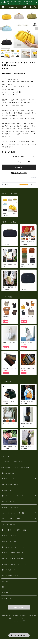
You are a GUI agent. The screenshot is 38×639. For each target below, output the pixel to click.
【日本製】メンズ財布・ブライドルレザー (14, 564)
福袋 (2, 587)
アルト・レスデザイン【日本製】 (11, 519)
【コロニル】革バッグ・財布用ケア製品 (13, 530)
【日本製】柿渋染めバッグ (9, 575)
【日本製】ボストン (7, 501)
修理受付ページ (6, 598)
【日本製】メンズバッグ (9, 536)
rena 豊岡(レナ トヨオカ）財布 (11, 462)
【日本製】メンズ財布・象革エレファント (14, 553)
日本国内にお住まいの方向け (19, 173)
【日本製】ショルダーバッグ (10, 484)
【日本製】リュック (7, 490)
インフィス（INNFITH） (8, 524)
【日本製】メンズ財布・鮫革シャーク (13, 558)
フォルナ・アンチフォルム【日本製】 (13, 513)
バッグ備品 (4, 581)
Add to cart (19, 167)
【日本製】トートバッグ (9, 479)
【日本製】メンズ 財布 (9, 541)
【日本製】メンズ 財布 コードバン (13, 547)
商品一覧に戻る (19, 607)
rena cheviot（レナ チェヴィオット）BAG (15, 467)
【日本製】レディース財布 (9, 507)
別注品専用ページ (6, 593)
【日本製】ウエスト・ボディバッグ (12, 496)
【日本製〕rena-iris (7, 473)
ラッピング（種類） (9, 152)
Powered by (17, 621)
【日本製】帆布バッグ (9, 570)
